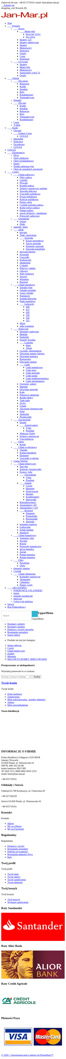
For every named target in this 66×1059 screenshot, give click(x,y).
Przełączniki (25, 417)
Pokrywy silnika (27, 268)
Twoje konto (9, 682)
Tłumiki (23, 450)
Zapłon (25, 483)
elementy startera (22, 568)
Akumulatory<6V (28, 505)
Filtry (19, 560)
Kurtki (23, 86)
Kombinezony (26, 94)
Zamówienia (13, 696)
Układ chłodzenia (24, 574)
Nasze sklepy (13, 635)
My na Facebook (15, 829)
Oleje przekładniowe (24, 161)
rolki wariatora (27, 326)
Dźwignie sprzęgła (29, 389)
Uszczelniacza (26, 439)
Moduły (29, 494)
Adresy (10, 702)
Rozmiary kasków (16, 626)
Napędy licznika (27, 340)
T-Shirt (17, 125)
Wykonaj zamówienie (17, 902)
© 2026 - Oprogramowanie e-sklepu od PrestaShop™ (27, 1055)
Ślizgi (22, 323)
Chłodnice (25, 582)
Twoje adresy (13, 877)
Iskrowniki (31, 499)
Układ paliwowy (24, 174)
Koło (22, 392)
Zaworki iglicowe (28, 191)
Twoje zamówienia (16, 879)
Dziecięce (24, 50)
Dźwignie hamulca (29, 356)
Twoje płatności (15, 882)
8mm (28, 345)
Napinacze (25, 296)
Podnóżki (24, 337)
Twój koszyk (13, 899)
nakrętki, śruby (21, 227)
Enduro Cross (23, 133)
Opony (23, 221)
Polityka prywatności (17, 851)
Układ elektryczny (25, 463)
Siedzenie (24, 414)
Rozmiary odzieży (16, 624)
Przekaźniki (31, 516)
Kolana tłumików (28, 452)
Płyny (16, 155)
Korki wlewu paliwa (30, 207)
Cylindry (24, 265)
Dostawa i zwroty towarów (20, 629)
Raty (9, 857)
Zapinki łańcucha (28, 298)
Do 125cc (30, 37)
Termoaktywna (27, 97)
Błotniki (23, 334)
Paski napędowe (27, 301)
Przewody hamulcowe (30, 546)
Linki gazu (31, 370)
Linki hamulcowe (34, 367)
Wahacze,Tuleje (27, 433)
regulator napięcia (28, 524)
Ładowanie (25, 527)
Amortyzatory (29, 425)
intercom (18, 598)
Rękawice (24, 83)
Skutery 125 (25, 39)
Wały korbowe (27, 273)
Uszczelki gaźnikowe (30, 194)
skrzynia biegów (28, 251)
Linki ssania (31, 375)
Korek (23, 444)
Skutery (23, 45)
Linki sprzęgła (33, 373)
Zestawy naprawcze (29, 436)
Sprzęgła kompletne (35, 249)
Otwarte (17, 130)
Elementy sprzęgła (35, 246)
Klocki (23, 543)
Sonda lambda (26, 530)
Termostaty (25, 579)
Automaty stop (27, 538)
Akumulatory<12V (29, 508)
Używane (21, 61)
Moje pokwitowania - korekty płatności (26, 699)
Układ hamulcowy (25, 535)
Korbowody (25, 260)
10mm (29, 348)
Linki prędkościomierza (37, 378)
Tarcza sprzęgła (33, 243)
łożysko (23, 232)
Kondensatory (32, 497)
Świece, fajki (26, 472)
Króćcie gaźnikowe (29, 199)
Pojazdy (13, 26)
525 (27, 320)
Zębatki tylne (26, 287)
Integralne (18, 139)
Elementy (24, 455)
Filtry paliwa (26, 177)
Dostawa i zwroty (16, 846)
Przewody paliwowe (30, 216)
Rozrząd (24, 282)
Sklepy (10, 823)
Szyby (23, 403)
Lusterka (26, 342)
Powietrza (24, 563)
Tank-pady (25, 400)
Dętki (22, 224)
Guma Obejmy (21, 461)
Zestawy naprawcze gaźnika (33, 188)
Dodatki (17, 100)
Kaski (12, 128)
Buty (22, 92)
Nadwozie (21, 329)
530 (27, 315)
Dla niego (21, 81)
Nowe (19, 28)
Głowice (24, 271)
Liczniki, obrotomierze (31, 351)
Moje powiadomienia (17, 705)
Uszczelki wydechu (29, 458)
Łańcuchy (27, 304)
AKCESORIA (17, 587)
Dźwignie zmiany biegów (32, 353)
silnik (19, 229)
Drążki (23, 422)
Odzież (13, 78)
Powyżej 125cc (33, 34)
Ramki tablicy (26, 397)
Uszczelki (24, 257)
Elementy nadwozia (29, 331)
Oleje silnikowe (21, 158)
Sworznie (24, 254)
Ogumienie (21, 218)
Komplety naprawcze (30, 576)
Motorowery (26, 48)
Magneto (30, 488)
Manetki (24, 386)
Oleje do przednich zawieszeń (28, 169)
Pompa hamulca (27, 554)
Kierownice (25, 359)
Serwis (10, 604)
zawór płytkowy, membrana (33, 213)
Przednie (30, 430)
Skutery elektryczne (29, 42)
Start (9, 23)
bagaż (16, 593)
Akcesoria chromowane (31, 408)
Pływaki (24, 183)
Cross (22, 56)
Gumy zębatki (26, 293)
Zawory (23, 276)
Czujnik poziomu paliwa (31, 205)
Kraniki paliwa (27, 185)
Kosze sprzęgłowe (35, 240)
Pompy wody (26, 585)
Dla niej (20, 103)
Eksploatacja (16, 152)
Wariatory (24, 279)
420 (27, 312)
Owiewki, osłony (28, 384)
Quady (23, 53)
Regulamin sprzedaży (17, 632)
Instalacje (24, 532)
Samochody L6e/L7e (30, 72)
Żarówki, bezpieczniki (30, 469)
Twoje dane (13, 874)
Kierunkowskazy (28, 502)
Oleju (19, 441)
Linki (25, 364)
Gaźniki (23, 180)
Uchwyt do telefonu (23, 601)
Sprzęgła (26, 238)
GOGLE (24, 136)
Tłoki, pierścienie (28, 235)
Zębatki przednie (28, 290)
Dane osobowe (14, 694)
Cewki (29, 486)
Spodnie (24, 89)
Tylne (28, 428)
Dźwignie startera (28, 362)
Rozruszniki (31, 519)
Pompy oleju (26, 202)
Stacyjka (24, 466)
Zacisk (23, 552)
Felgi (22, 411)
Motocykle (27, 31)
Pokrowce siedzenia (29, 395)
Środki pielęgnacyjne (24, 166)
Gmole (23, 406)
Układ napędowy (24, 284)
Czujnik (17, 571)
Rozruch (26, 510)
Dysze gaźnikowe (28, 196)
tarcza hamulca (27, 549)
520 (27, 318)
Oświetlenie (28, 475)
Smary (17, 163)
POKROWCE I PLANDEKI (28, 590)
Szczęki (23, 541)
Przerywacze (32, 491)
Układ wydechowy (25, 447)
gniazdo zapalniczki (23, 596)
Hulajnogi (24, 59)
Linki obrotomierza (35, 381)
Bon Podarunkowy (16, 607)
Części (13, 172)
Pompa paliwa (26, 210)
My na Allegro (14, 826)
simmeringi (25, 262)
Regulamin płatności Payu (20, 854)
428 (27, 307)
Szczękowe (19, 144)
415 (27, 309)
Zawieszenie (22, 419)
